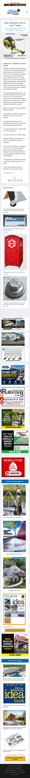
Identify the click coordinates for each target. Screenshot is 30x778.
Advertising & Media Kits (11, 770)
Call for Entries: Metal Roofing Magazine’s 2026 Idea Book (14, 750)
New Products (19, 30)
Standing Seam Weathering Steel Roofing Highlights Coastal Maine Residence (14, 728)
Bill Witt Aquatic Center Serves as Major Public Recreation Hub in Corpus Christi (13, 679)
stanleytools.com (8, 173)
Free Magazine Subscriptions (14, 766)
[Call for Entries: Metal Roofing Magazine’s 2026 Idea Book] (14, 740)
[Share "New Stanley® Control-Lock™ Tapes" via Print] (21, 180)
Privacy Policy (21, 772)
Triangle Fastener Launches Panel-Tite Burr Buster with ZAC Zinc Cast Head (14, 303)
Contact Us (21, 770)
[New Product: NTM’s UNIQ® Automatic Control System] (15, 221)
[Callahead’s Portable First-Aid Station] (15, 252)
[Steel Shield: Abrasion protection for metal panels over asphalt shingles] (15, 199)
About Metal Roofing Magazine (14, 768)
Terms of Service (15, 774)
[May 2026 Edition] (14, 609)
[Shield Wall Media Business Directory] (14, 500)
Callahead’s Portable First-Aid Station (14, 272)
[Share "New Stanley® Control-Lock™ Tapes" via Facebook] (8, 180)
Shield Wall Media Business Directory (13, 517)
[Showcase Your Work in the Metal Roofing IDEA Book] (14, 693)
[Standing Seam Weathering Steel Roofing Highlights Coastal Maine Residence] (14, 718)
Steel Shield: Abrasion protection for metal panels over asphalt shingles (13, 209)
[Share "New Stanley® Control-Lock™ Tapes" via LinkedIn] (15, 180)
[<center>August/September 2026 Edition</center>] (14, 536)
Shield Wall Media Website (10, 772)
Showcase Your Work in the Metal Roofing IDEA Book (14, 706)
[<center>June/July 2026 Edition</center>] (14, 573)
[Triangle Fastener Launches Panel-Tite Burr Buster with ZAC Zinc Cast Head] (15, 288)
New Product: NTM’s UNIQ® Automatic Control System (14, 229)
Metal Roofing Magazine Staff (12, 28)
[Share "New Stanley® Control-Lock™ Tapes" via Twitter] (11, 180)
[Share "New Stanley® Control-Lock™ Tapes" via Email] (18, 180)
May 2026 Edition (7, 627)
